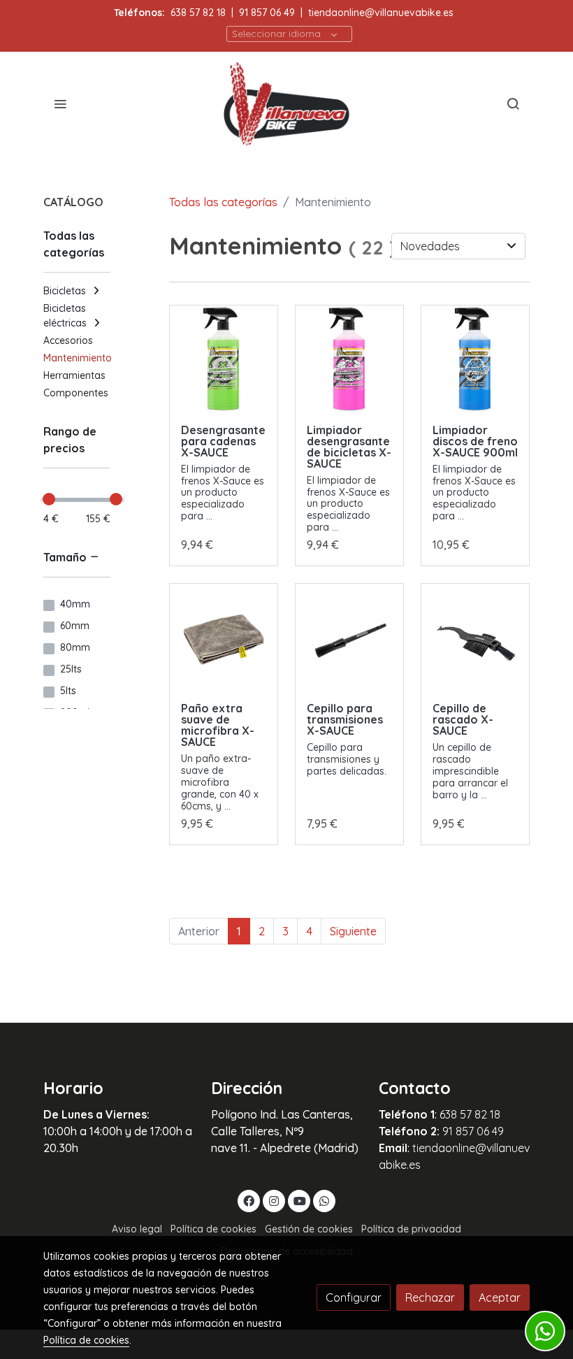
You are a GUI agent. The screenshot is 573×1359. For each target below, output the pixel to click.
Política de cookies (213, 1229)
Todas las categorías (223, 202)
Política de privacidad (411, 1229)
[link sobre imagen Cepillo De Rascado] (475, 637)
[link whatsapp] (324, 1200)
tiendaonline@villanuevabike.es (381, 12)
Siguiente (353, 931)
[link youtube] (300, 1200)
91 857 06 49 (267, 12)
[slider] (49, 499)
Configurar (354, 1297)
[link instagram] (273, 1200)
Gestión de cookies (309, 1229)
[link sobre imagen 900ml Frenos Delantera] (475, 359)
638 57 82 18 (198, 12)
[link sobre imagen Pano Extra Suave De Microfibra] (223, 637)
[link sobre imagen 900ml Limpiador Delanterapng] (349, 359)
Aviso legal (137, 1229)
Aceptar (500, 1297)
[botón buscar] (513, 103)
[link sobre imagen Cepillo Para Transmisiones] (349, 637)
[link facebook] (249, 1200)
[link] (286, 103)
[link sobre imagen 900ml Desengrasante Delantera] (223, 359)
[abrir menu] (60, 103)
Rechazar (430, 1297)
